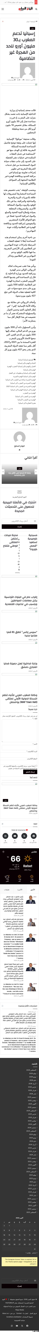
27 (19, 1244)
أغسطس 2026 (31, 1070)
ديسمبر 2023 (31, 1158)
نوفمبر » (28, 1253)
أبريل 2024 (32, 1144)
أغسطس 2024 (31, 1131)
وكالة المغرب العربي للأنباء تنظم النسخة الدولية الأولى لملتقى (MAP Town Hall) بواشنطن (20, 808)
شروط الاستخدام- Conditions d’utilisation (19, 1317)
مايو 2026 (32, 1080)
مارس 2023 (32, 1188)
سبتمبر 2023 (32, 1168)
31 (35, 1249)
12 (24, 1235)
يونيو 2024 (32, 1138)
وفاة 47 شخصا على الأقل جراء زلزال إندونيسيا (19, 474)
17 (34, 1240)
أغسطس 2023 (31, 1172)
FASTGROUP (10, 1303)
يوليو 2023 (32, 1175)
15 (9, 1235)
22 (9, 1240)
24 (35, 1244)
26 (24, 1244)
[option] (19, 472)
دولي (32, 28)
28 (14, 1244)
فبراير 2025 (32, 1117)
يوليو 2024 (32, 1134)
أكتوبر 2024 (32, 1124)
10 (35, 1235)
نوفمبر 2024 (32, 1121)
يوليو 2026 (32, 1073)
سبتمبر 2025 (32, 1107)
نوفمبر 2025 (32, 1100)
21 (14, 1240)
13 (19, 1235)
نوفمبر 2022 (32, 1202)
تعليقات (6, 890)
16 (4, 1235)
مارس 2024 (32, 1148)
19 (24, 1240)
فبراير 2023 (32, 1192)
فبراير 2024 (32, 1151)
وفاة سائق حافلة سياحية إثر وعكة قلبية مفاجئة (19, 2)
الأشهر (32, 890)
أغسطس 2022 (31, 1212)
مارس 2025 (32, 1114)
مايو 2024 (32, 1141)
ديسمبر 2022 (32, 1199)
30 (4, 1244)
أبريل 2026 (32, 1083)
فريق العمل (33, 1313)
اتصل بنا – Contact (22, 1313)
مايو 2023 (32, 1182)
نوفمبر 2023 (32, 1161)
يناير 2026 (32, 1094)
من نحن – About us (8, 1313)
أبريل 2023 (32, 1185)
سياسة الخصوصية (19, 1320)
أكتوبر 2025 (32, 1104)
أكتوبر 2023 (32, 1165)
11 (29, 1235)
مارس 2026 (32, 1087)
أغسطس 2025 (31, 1111)
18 (29, 1240)
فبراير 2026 (32, 1090)
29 (9, 1244)
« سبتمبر (34, 1253)
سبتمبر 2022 (32, 1209)
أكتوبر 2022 (32, 1205)
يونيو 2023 (32, 1178)
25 (30, 1244)
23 (4, 1240)
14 (14, 1235)
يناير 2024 (32, 1155)
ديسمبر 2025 (32, 1097)
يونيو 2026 (32, 1077)
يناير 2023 (32, 1195)
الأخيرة (20, 890)
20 (19, 1240)
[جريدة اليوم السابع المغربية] (25, 9)
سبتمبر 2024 (32, 1127)
